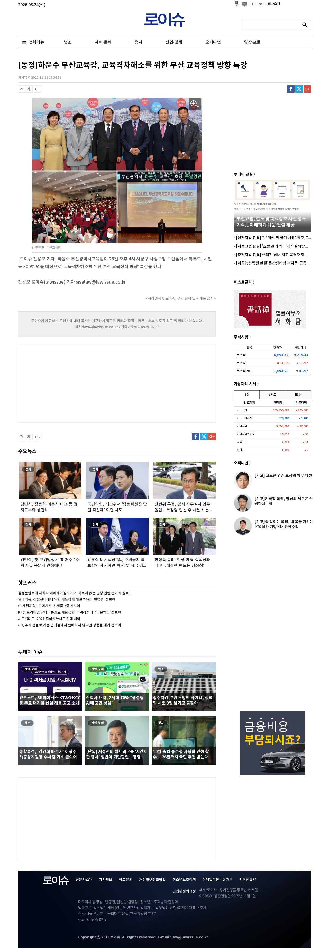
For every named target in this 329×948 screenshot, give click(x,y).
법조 (68, 42)
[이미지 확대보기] (195, 104)
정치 (138, 42)
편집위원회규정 (184, 891)
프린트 (37, 89)
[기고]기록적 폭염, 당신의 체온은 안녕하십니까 (283, 501)
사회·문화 (103, 42)
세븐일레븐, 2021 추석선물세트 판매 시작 (49, 619)
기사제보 (105, 880)
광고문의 (125, 880)
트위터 (299, 89)
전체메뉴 (36, 42)
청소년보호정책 (184, 880)
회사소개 (272, 4)
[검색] (306, 25)
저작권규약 (247, 880)
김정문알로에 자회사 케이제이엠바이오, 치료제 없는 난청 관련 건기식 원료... (75, 593)
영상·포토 (252, 42)
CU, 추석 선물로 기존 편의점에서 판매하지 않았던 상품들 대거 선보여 (69, 625)
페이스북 (291, 89)
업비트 (272, 394)
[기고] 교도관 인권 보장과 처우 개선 (283, 475)
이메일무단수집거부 (218, 880)
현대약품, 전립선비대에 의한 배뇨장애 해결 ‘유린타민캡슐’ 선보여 (66, 599)
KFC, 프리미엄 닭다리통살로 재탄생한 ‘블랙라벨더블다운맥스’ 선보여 (69, 612)
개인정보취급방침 (152, 880)
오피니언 (213, 42)
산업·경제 (174, 42)
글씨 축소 (21, 89)
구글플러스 (307, 89)
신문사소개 (84, 880)
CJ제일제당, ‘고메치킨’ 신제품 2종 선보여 (49, 606)
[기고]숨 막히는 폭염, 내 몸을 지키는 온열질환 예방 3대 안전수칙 (284, 524)
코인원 (298, 394)
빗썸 (246, 394)
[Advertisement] (69, 383)
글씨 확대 (29, 89)
